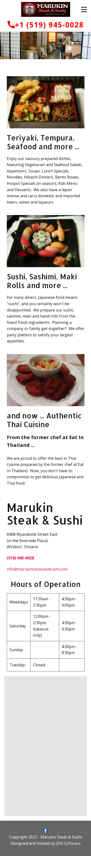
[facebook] (45, 831)
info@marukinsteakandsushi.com (37, 569)
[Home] (45, 9)
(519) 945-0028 (20, 558)
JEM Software (68, 843)
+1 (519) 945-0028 (49, 25)
